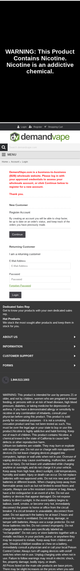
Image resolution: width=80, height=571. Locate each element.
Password (14, 274)
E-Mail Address (17, 261)
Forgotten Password (20, 285)
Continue (17, 234)
